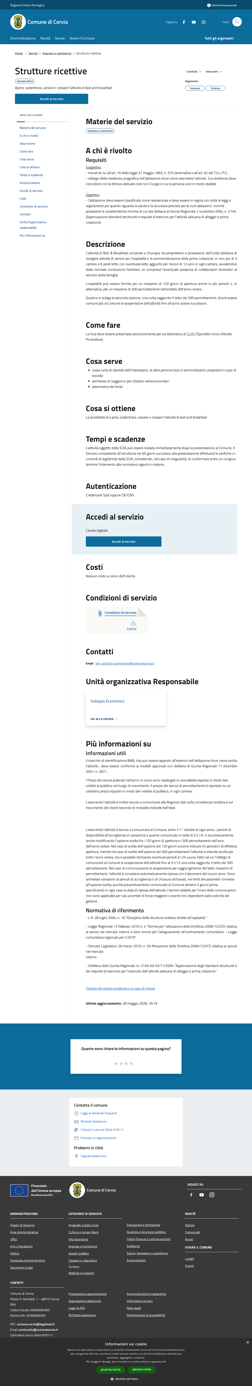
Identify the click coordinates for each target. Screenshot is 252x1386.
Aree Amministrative (24, 1232)
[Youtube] (192, 21)
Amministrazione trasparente (146, 1293)
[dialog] (126, 1362)
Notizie (190, 1225)
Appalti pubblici (79, 1253)
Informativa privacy (140, 1301)
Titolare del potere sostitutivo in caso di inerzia (120, 988)
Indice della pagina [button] (31, 115)
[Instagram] (202, 21)
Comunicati (192, 1232)
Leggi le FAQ (77, 1308)
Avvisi (189, 1239)
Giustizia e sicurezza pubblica (146, 1232)
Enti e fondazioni (21, 1246)
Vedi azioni (212, 71)
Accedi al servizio (51, 98)
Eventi (189, 1265)
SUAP (191, 334)
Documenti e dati (21, 1267)
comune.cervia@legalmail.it (36, 1324)
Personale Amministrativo (27, 1260)
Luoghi (189, 1258)
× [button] (247, 1342)
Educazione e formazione (143, 1225)
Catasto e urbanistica (83, 1260)
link (164, 1361)
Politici (14, 1253)
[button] (126, 1379)
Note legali (134, 1308)
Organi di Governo (22, 1225)
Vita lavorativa (78, 1239)
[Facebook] (182, 21)
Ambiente (133, 1246)
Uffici (13, 1239)
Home (19, 53)
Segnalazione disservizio (85, 1301)
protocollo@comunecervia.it (38, 1329)
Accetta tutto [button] (111, 1369)
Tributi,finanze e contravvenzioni (149, 1239)
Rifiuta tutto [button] (141, 1369)
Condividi (192, 71)
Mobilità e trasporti (81, 1273)
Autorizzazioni (136, 1260)
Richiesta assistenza (82, 1315)
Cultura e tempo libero (83, 1232)
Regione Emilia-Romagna (27, 5)
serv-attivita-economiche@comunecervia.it (124, 663)
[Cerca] (237, 22)
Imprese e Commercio (83, 1246)
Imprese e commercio (57, 53)
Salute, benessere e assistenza (147, 1253)
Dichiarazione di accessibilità (146, 1315)
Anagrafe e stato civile (83, 1225)
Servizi (33, 53)
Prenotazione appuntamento (88, 1293)
